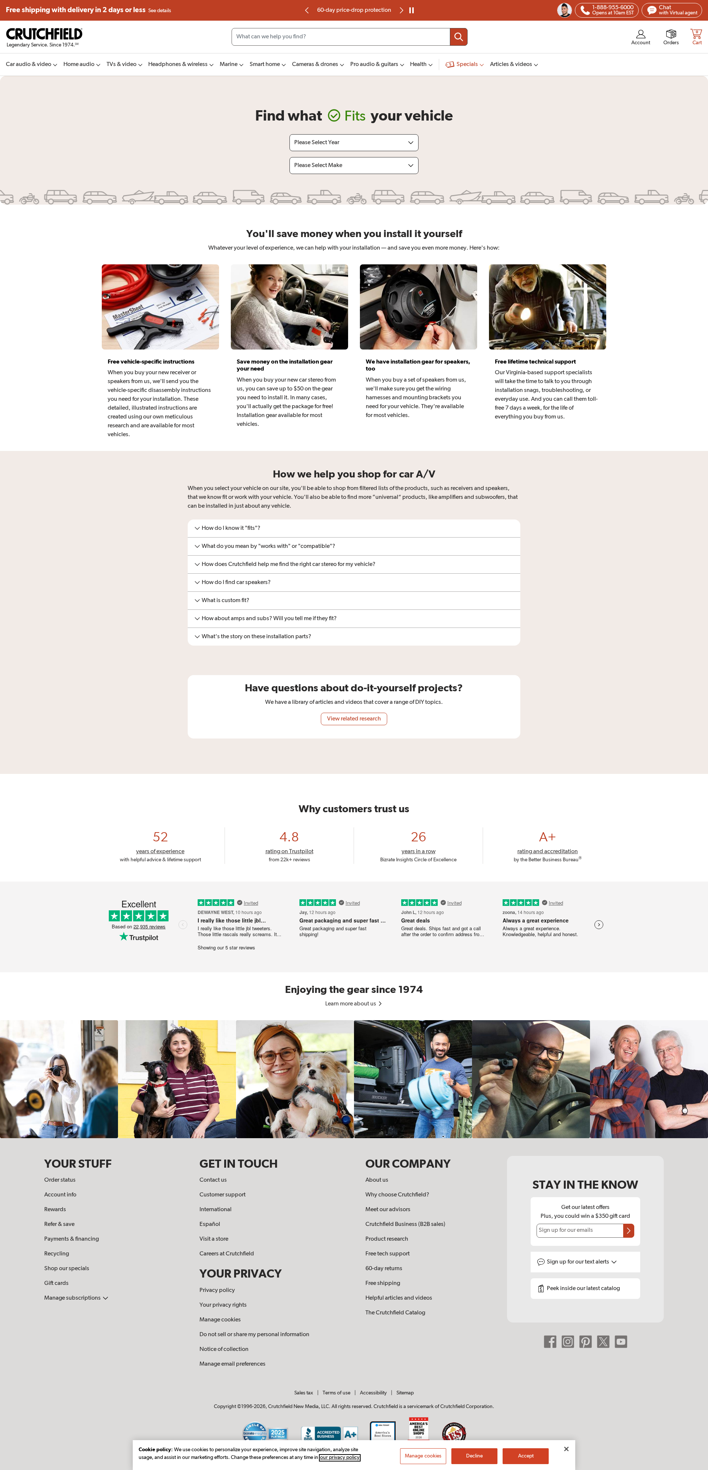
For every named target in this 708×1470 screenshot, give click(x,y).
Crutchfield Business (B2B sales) (405, 1224)
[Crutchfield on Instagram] (567, 1342)
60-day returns (354, 10)
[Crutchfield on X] (603, 1342)
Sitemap (405, 1393)
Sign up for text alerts (578, 1262)
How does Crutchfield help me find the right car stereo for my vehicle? (288, 564)
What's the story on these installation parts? (256, 637)
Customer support (222, 1195)
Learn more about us (351, 1004)
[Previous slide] (307, 10)
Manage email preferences (232, 1364)
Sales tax (303, 1393)
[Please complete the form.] (628, 1231)
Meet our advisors (387, 1210)
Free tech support (387, 1254)
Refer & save (59, 1224)
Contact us (213, 1180)
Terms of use (336, 1393)
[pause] (411, 10)
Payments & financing (71, 1239)
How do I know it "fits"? (231, 528)
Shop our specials (66, 1269)
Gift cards (56, 1283)
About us (376, 1180)
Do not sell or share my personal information (254, 1335)
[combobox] (350, 37)
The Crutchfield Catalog (395, 1313)
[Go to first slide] (401, 10)
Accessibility (373, 1393)
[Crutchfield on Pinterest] (585, 1342)
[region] (354, 1079)
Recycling (56, 1254)
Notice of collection (224, 1349)
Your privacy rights (223, 1305)
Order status (60, 1180)
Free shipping (88, 10)
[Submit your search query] (459, 37)
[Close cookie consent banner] (566, 1449)
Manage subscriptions (73, 1298)
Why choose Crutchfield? (397, 1195)
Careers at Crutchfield (226, 1254)
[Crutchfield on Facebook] (550, 1342)
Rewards (55, 1210)
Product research (386, 1239)
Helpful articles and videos (398, 1298)
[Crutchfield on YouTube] (621, 1342)
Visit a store (213, 1239)
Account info (60, 1195)
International (215, 1210)
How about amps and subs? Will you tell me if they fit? (269, 619)
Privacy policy (217, 1290)
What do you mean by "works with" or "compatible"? (268, 546)
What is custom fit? (225, 601)
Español (209, 1224)
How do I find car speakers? (236, 582)
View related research (354, 719)
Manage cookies (220, 1320)
